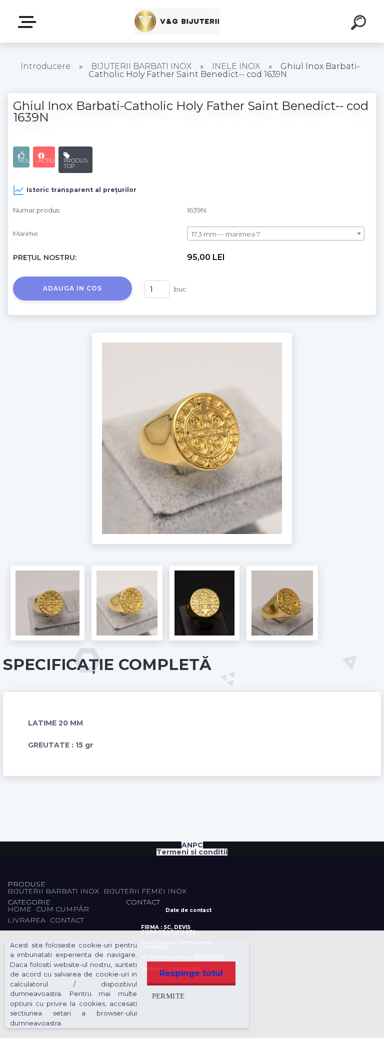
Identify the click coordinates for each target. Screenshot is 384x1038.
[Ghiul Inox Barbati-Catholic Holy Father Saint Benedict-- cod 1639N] (192, 336)
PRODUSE (29, 22)
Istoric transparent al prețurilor (81, 190)
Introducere (45, 66)
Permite (168, 996)
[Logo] (177, 21)
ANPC (192, 845)
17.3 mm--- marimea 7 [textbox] (226, 234)
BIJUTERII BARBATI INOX (142, 66)
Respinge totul (191, 973)
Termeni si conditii (192, 852)
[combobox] (275, 233)
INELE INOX (236, 66)
